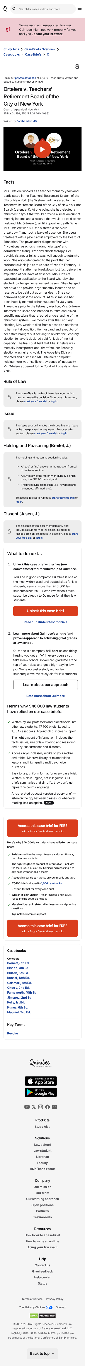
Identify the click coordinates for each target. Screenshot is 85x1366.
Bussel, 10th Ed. (18, 978)
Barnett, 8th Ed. (18, 963)
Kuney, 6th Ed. (17, 1007)
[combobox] (43, 9)
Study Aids (11, 49)
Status (42, 1283)
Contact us (42, 1265)
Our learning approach (42, 1199)
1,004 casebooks (51, 883)
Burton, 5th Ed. (18, 973)
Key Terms (16, 1024)
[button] (42, 149)
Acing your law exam (42, 1247)
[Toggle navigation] (80, 8)
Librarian (42, 1156)
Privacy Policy (54, 1298)
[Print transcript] (77, 66)
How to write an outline (42, 1241)
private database (25, 77)
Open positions (42, 1205)
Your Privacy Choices (32, 1307)
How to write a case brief (42, 1235)
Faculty (42, 1162)
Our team (42, 1193)
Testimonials (42, 1217)
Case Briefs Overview (39, 49)
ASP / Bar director (42, 1169)
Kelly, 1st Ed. (16, 1002)
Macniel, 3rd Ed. (19, 1012)
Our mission (42, 1187)
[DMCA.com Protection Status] (42, 1315)
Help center (42, 1277)
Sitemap (61, 1307)
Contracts (13, 958)
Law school (42, 1144)
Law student (42, 1150)
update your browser (47, 34)
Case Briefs (33, 54)
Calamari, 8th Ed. (19, 983)
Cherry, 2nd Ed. (18, 987)
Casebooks (11, 54)
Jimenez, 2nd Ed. (19, 997)
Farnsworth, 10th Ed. (22, 992)
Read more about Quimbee (45, 696)
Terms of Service (32, 1298)
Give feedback (42, 1271)
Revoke (12, 1033)
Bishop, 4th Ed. (18, 968)
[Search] (14, 9)
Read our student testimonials (45, 622)
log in (54, 401)
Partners (42, 1211)
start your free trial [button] (35, 401)
